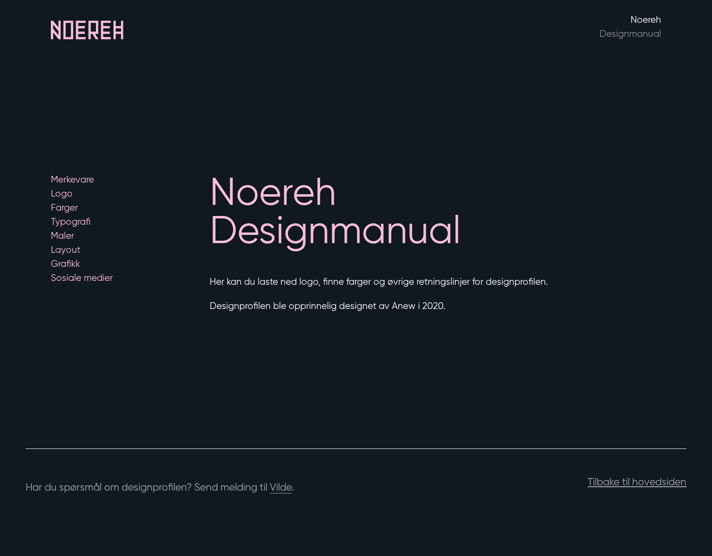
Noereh (630, 26)
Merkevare (72, 179)
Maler (62, 235)
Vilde (281, 487)
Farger (64, 207)
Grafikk (65, 263)
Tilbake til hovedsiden (637, 482)
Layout (65, 249)
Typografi (71, 221)
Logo (62, 193)
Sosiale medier (82, 277)
